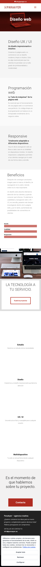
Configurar (20, 562)
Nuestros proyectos (20, 300)
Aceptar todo (20, 552)
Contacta (20, 502)
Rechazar (20, 557)
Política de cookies (29, 547)
